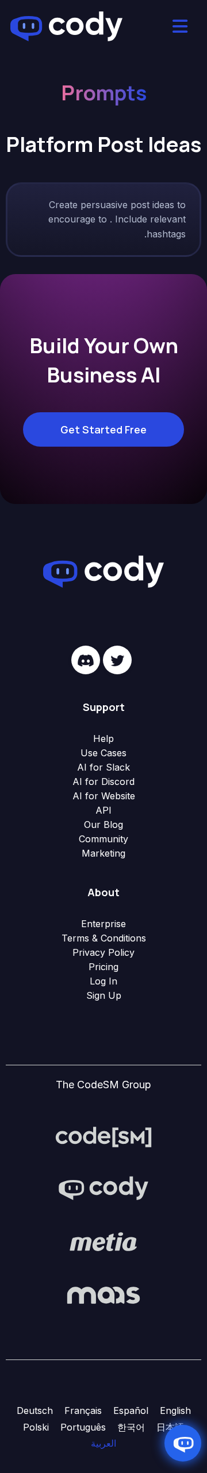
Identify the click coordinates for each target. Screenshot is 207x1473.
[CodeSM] (103, 1136)
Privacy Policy (103, 952)
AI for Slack (103, 767)
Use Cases (103, 753)
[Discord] (85, 660)
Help (103, 738)
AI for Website (103, 796)
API (103, 810)
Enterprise (103, 923)
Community (103, 839)
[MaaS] (103, 1294)
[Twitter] (117, 660)
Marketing (103, 853)
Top (197, 1463)
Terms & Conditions (104, 938)
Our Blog (103, 824)
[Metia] (103, 1242)
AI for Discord (103, 781)
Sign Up (103, 995)
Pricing (103, 966)
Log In (103, 981)
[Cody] (103, 1189)
